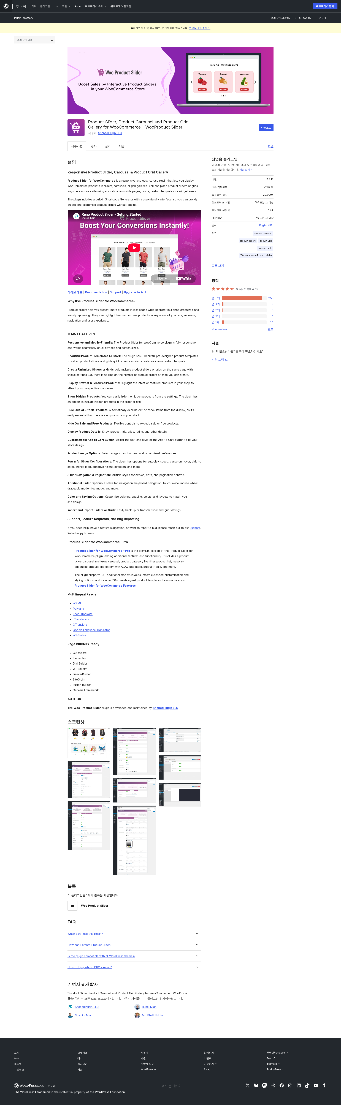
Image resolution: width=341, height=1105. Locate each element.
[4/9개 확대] (151, 732)
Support (195, 528)
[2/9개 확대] (105, 766)
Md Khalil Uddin (152, 1015)
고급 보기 (218, 265)
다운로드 (266, 127)
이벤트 (207, 1058)
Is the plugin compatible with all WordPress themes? (101, 956)
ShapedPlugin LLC (110, 133)
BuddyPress (275, 1069)
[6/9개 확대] (151, 810)
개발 (122, 146)
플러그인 (82, 1063)
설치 (108, 146)
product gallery (248, 240)
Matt (271, 1058)
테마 (79, 1058)
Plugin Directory (23, 17)
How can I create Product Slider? (89, 945)
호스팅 (18, 1063)
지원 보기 (244, 169)
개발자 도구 (147, 1063)
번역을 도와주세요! (199, 27)
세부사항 (77, 146)
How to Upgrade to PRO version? (89, 967)
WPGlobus (79, 635)
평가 (94, 146)
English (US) (266, 225)
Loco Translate (83, 614)
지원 (271, 146)
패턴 (79, 1069)
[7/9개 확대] (196, 732)
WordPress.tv (150, 1069)
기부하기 (210, 1063)
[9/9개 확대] (196, 787)
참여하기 (209, 1052)
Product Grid (265, 240)
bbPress (273, 1063)
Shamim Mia (83, 1015)
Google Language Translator (91, 630)
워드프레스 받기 (325, 6)
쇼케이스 (82, 1052)
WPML (77, 603)
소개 (16, 1052)
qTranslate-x (81, 619)
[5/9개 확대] (151, 782)
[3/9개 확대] (105, 806)
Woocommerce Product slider (256, 255)
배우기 (144, 1052)
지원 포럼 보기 (221, 359)
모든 (271, 329)
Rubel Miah (149, 1007)
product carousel (263, 233)
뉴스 (16, 1058)
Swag (208, 1069)
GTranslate (80, 624)
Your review (219, 329)
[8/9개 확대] (196, 760)
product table (265, 248)
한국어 (51, 1085)
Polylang (78, 608)
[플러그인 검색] (51, 39)
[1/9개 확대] (105, 732)
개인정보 (19, 1069)
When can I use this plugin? (85, 933)
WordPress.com (278, 1052)
